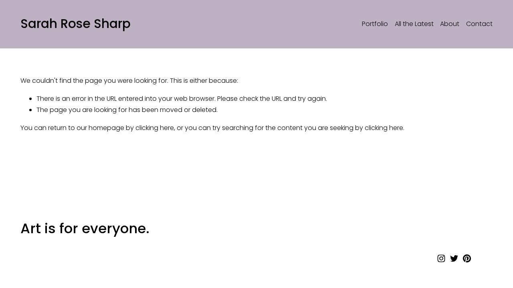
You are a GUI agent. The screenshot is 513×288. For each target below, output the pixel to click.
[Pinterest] (467, 258)
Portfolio (375, 23)
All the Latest (414, 23)
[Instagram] (441, 258)
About (449, 23)
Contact (479, 23)
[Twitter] (454, 258)
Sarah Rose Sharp (75, 23)
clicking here (154, 127)
